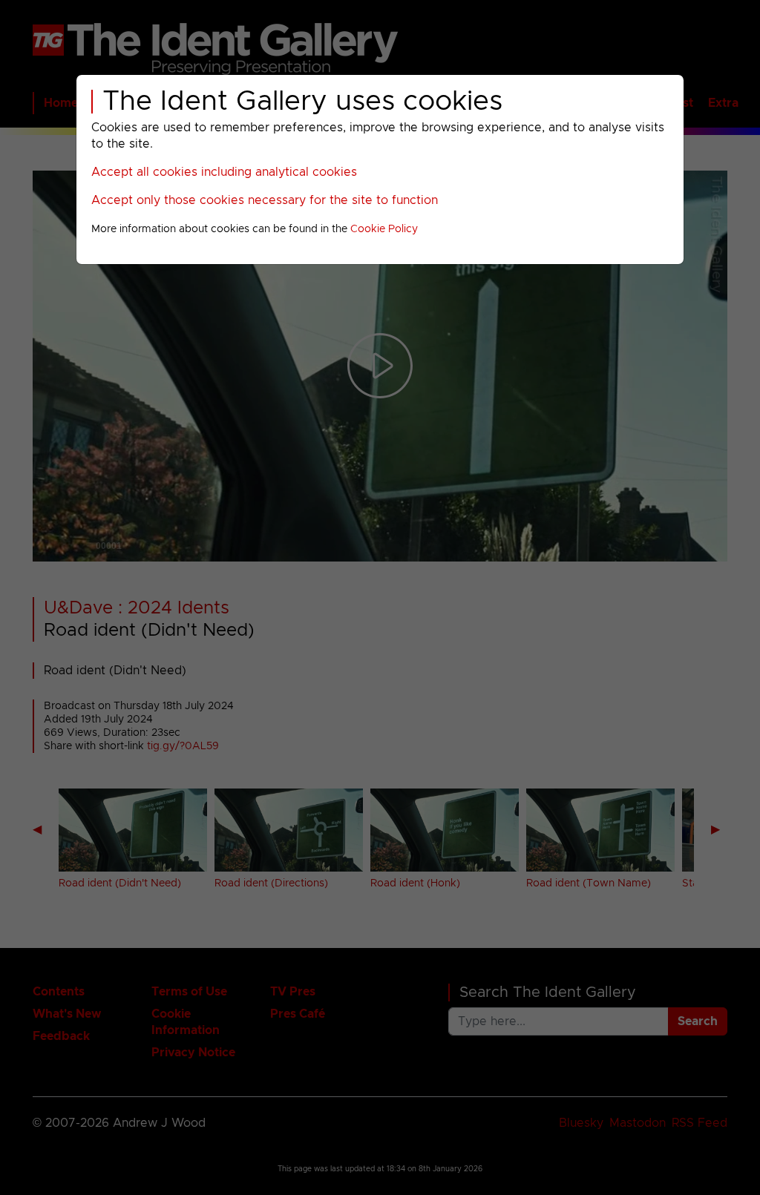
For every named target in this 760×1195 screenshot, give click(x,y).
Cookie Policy (384, 229)
